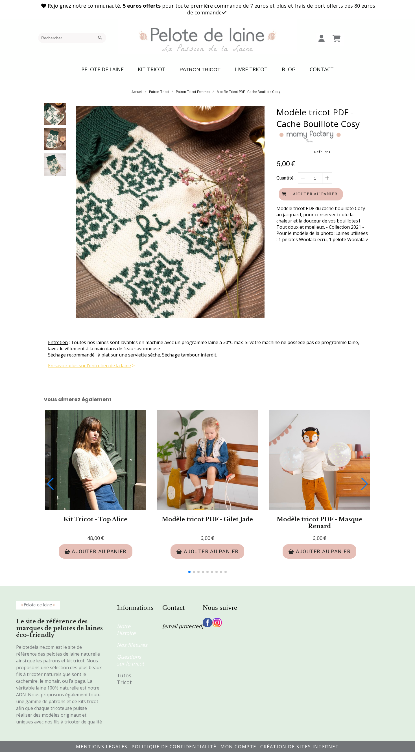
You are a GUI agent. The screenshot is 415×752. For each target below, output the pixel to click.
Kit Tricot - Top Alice (95, 519)
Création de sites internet (299, 747)
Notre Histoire (126, 629)
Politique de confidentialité (174, 747)
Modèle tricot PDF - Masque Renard (319, 523)
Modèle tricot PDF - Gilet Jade (207, 519)
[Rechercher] (100, 38)
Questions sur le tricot (130, 660)
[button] (189, 572)
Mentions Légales (102, 747)
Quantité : (286, 178)
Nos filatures (132, 644)
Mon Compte (238, 747)
